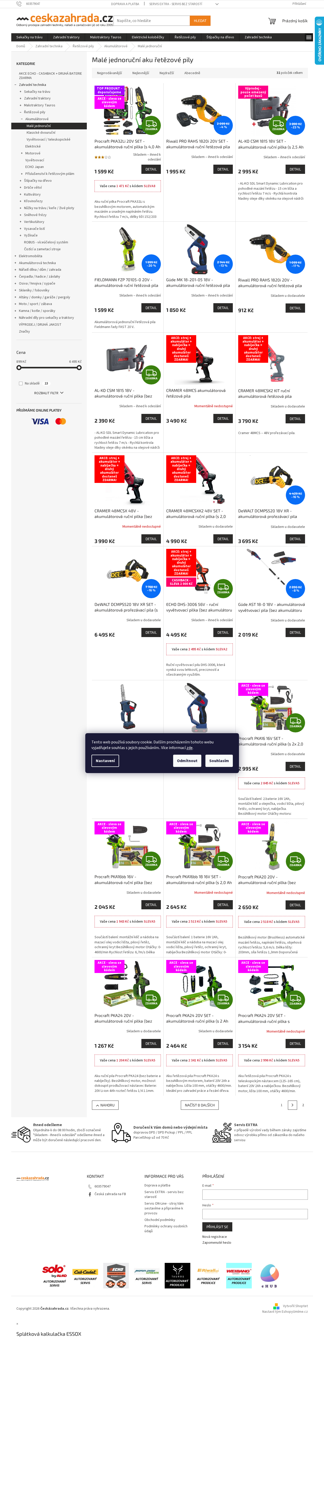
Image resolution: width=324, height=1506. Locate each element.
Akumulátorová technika (37, 263)
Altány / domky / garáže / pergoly (44, 297)
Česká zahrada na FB (110, 1194)
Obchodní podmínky (159, 1219)
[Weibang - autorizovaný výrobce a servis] (239, 1275)
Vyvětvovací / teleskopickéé (48, 139)
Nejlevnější (140, 73)
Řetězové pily (34, 112)
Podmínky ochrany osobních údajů (165, 1229)
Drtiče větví (33, 187)
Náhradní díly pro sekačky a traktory (46, 317)
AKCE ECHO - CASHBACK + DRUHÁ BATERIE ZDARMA (50, 76)
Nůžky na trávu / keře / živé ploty (49, 208)
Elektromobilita (30, 256)
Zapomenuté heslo (216, 1242)
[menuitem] (29, 37)
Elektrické (33, 146)
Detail (151, 169)
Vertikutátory (34, 221)
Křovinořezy (33, 201)
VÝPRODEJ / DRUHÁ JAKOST (40, 324)
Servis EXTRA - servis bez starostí (175, 4)
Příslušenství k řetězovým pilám (49, 173)
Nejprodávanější (109, 73)
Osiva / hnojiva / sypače (37, 283)
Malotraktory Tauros (39, 105)
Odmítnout (187, 761)
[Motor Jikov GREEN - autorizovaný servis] (147, 1275)
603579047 (103, 1186)
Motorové (32, 153)
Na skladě (36, 383)
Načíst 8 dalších (200, 1105)
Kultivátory (32, 194)
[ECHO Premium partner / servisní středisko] (116, 1275)
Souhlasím (219, 761)
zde (189, 748)
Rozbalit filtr (46, 393)
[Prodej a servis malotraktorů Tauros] (177, 1275)
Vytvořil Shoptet (295, 1306)
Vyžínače (31, 235)
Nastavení (105, 761)
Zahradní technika (32, 84)
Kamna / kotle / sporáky (37, 310)
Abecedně (192, 73)
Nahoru (107, 1105)
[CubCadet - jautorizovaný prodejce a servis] (85, 1275)
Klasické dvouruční (41, 132)
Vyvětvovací (34, 160)
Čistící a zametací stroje (42, 249)
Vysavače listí (34, 228)
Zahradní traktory (37, 98)
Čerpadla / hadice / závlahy (39, 276)
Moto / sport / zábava (35, 304)
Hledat (200, 20)
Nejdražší (167, 73)
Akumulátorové (37, 119)
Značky (24, 331)
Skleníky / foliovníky (34, 290)
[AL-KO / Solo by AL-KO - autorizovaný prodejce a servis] (54, 1275)
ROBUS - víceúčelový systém (46, 242)
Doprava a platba (125, 4)
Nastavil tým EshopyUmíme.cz (285, 1311)
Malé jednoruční (39, 126)
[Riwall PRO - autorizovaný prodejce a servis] (208, 1275)
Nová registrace (214, 1237)
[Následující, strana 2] (292, 1105)
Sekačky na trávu (37, 91)
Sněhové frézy (35, 215)
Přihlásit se (217, 1227)
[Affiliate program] (270, 1275)
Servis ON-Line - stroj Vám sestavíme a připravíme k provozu (164, 1208)
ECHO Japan (34, 166)
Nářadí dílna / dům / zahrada (40, 269)
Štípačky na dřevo (38, 180)
